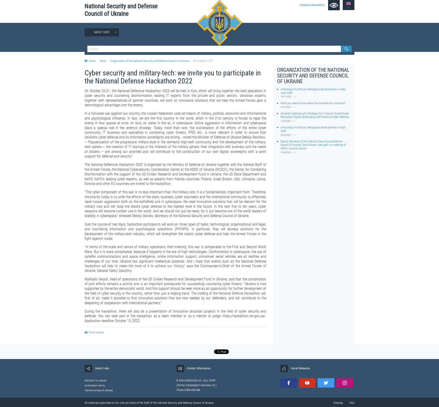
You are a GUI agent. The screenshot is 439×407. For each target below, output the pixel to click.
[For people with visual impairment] (334, 5)
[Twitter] (326, 383)
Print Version (96, 332)
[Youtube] (307, 383)
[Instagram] (344, 383)
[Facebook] (288, 383)
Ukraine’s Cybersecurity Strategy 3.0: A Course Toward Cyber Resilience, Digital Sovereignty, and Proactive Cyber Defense (315, 115)
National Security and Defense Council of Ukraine (121, 10)
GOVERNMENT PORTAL (95, 385)
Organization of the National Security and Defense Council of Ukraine (149, 61)
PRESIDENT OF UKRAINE (95, 380)
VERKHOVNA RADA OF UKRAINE (99, 390)
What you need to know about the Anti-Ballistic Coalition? (313, 103)
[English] (348, 3)
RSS (352, 402)
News (103, 61)
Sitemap (338, 402)
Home (92, 61)
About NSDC (102, 32)
